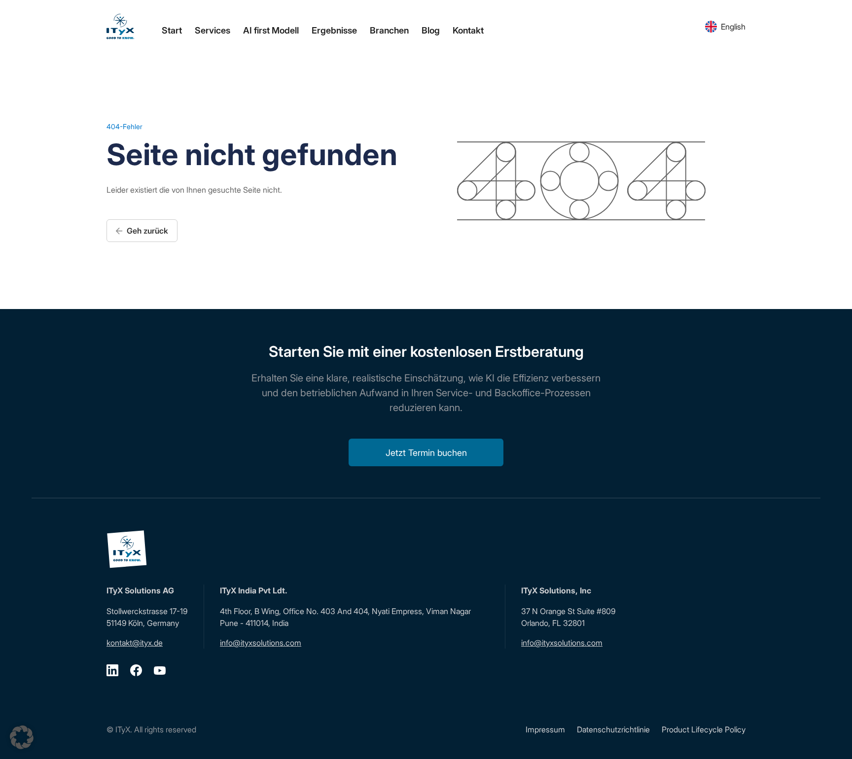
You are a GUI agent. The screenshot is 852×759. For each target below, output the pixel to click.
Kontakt (468, 30)
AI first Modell (271, 30)
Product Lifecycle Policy (704, 729)
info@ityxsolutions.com (260, 643)
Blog (431, 30)
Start (172, 30)
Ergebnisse (334, 30)
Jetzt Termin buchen (426, 453)
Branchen (389, 30)
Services (212, 30)
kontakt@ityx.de (134, 643)
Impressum (545, 729)
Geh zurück (146, 231)
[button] (21, 737)
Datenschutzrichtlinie (613, 729)
